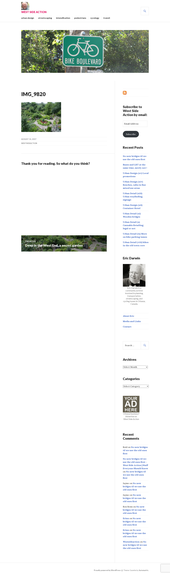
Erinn (126, 518)
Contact (127, 326)
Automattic (143, 570)
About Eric (128, 316)
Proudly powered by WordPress (107, 570)
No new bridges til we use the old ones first (135, 450)
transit (106, 18)
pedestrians (80, 18)
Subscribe (131, 134)
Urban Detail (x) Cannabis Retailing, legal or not (133, 225)
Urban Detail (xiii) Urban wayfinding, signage (133, 196)
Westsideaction (29, 143)
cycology (94, 18)
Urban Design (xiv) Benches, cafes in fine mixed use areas (134, 184)
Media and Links (132, 321)
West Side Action (33, 12)
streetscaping (45, 18)
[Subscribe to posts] (125, 92)
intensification (63, 18)
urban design (27, 18)
